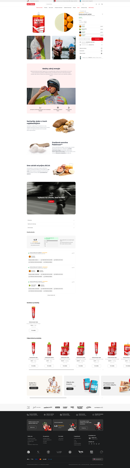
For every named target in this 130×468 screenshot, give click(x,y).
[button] (103, 370)
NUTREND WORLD (77, 438)
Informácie (30, 227)
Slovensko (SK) (98, 459)
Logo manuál (60, 438)
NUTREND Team (31, 441)
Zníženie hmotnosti (67, 7)
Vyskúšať (70, 388)
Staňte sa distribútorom (47, 439)
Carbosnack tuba (33, 357)
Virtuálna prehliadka (77, 443)
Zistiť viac (51, 201)
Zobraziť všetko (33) (51, 295)
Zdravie (74, 7)
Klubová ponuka (39, 7)
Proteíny (45, 7)
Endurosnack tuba (33, 322)
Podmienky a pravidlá (31, 438)
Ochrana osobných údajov (32, 439)
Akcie (78, 7)
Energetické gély (83, 11)
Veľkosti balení (82, 53)
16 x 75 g (81, 22)
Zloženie (30, 220)
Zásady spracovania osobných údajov (96, 464)
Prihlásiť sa (84, 428)
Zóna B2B (45, 441)
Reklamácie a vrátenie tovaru (33, 444)
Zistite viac (32, 427)
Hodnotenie (82, 50)
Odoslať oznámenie (77, 444)
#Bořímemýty (91, 7)
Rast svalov (51, 7)
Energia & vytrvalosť (58, 7)
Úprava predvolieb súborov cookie (75, 464)
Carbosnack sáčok (49, 357)
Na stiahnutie (60, 439)
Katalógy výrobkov (46, 438)
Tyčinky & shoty (84, 7)
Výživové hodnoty (83, 48)
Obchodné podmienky (85, 464)
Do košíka (33, 330)
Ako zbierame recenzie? (35, 245)
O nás (75, 440)
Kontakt (75, 441)
